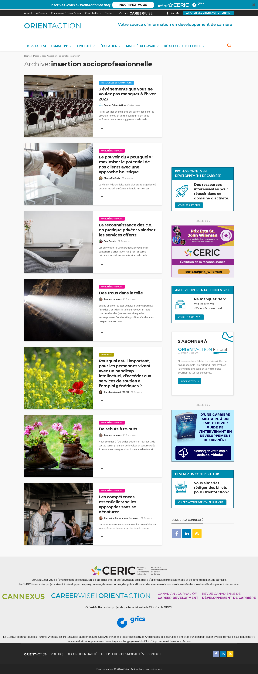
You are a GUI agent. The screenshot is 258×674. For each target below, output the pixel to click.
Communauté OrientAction (66, 13)
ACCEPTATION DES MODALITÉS (122, 654)
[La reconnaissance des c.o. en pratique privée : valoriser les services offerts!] (58, 242)
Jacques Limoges (112, 299)
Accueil (28, 13)
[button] (129, 5)
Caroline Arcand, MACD (116, 392)
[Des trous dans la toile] (58, 310)
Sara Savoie (110, 241)
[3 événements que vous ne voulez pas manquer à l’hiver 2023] (58, 106)
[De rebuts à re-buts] (58, 446)
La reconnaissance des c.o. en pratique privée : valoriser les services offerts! (127, 230)
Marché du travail (140, 46)
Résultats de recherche (182, 46)
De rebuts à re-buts (118, 429)
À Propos (41, 13)
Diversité (84, 46)
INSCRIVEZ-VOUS (133, 5)
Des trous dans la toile (121, 293)
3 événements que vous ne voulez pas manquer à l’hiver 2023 (127, 94)
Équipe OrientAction (115, 105)
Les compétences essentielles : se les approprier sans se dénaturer (117, 504)
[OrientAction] (52, 25)
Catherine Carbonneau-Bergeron (121, 518)
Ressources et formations (47, 46)
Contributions (92, 13)
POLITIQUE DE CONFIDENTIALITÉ (74, 654)
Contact (109, 13)
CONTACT (154, 654)
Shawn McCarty (112, 178)
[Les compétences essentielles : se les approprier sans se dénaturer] (58, 514)
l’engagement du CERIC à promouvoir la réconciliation (157, 641)
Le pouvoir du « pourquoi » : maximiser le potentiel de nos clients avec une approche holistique (125, 164)
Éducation (108, 46)
